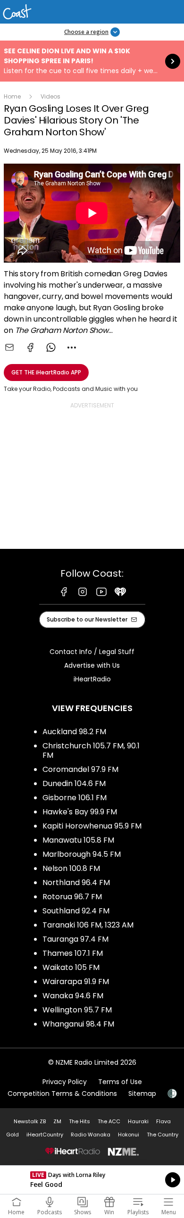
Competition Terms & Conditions (62, 1093)
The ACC (109, 1121)
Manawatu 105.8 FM (78, 840)
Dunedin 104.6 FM (74, 783)
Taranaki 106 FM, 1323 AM (88, 925)
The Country (162, 1134)
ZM (57, 1121)
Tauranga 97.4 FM (75, 939)
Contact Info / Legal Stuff (92, 651)
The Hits (79, 1121)
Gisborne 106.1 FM (74, 797)
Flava (163, 1121)
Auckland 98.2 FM (74, 731)
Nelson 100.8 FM (71, 868)
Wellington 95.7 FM (77, 1009)
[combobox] (71, 347)
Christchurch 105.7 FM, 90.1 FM (91, 750)
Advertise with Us (92, 665)
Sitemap (142, 1093)
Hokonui (128, 1134)
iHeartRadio (92, 679)
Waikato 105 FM (71, 967)
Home (12, 96)
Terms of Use (120, 1081)
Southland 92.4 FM (75, 910)
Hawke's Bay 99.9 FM (79, 811)
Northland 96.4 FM (76, 882)
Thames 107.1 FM (72, 953)
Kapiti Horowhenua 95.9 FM (92, 825)
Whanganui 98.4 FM (78, 1024)
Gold (12, 1134)
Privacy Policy (64, 1081)
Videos (50, 96)
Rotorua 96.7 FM (72, 896)
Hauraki (138, 1121)
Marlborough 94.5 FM (81, 854)
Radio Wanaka (90, 1134)
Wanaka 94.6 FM (72, 995)
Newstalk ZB (30, 1121)
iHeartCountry (44, 1134)
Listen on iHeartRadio (92, 1180)
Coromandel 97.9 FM (80, 769)
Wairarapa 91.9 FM (75, 981)
